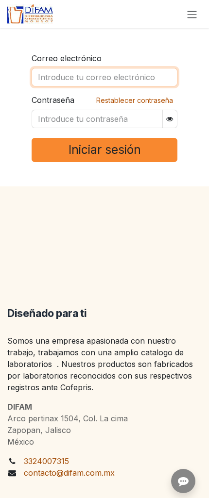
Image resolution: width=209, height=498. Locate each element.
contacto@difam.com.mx (69, 473)
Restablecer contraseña (134, 100)
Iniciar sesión (105, 150)
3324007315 (46, 461)
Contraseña (53, 100)
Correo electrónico (67, 58)
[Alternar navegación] (192, 14)
